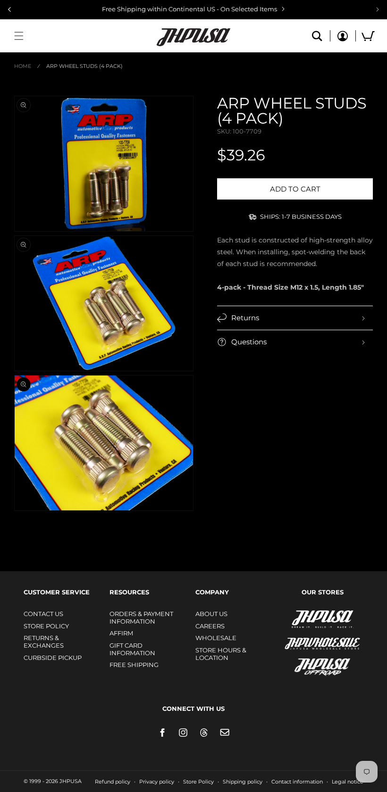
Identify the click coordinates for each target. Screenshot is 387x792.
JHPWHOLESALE (302, 637)
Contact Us (43, 613)
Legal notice (347, 781)
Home (22, 66)
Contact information (297, 781)
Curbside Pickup (53, 657)
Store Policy (46, 626)
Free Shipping (134, 664)
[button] (18, 35)
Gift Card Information (132, 649)
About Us (211, 613)
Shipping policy (242, 781)
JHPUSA (297, 618)
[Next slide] (377, 9)
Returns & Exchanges (44, 641)
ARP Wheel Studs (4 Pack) (84, 66)
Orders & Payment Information (141, 617)
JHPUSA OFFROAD (309, 665)
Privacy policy (156, 781)
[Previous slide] (9, 9)
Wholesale (215, 638)
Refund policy (112, 781)
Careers (210, 626)
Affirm (121, 633)
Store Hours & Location (220, 653)
